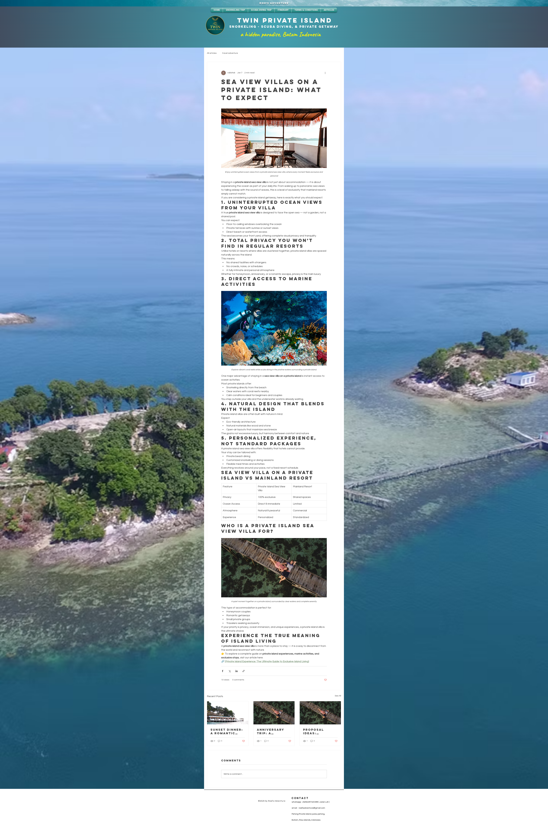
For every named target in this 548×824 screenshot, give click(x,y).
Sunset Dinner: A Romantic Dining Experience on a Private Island (226, 731)
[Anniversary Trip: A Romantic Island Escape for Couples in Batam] (274, 712)
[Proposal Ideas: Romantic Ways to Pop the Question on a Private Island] (320, 712)
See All (338, 696)
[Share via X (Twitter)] (229, 671)
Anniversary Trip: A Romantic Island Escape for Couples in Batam (273, 731)
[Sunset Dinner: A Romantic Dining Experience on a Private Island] (227, 712)
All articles (211, 53)
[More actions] (325, 73)
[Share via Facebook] (222, 671)
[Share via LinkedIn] (236, 671)
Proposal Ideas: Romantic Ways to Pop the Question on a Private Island (319, 731)
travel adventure (230, 53)
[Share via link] (243, 671)
